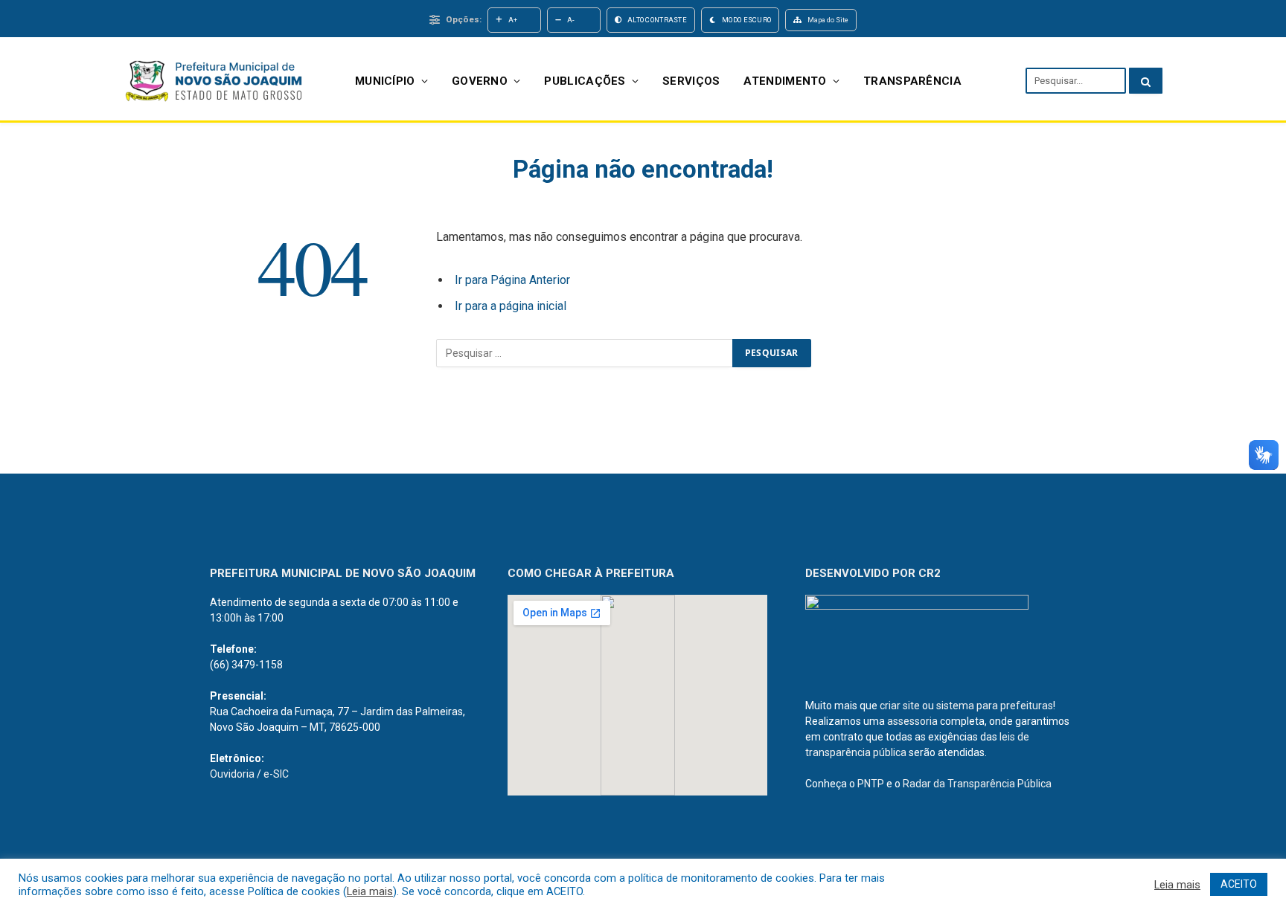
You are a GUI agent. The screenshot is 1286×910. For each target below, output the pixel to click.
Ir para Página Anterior (512, 280)
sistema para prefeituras (994, 705)
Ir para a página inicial (510, 306)
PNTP (870, 784)
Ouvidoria (232, 774)
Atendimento (784, 81)
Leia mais (370, 891)
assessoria (912, 721)
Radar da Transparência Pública (977, 784)
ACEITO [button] (1239, 884)
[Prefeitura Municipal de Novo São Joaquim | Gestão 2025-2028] (213, 80)
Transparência (912, 81)
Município (385, 81)
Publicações (584, 81)
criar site (900, 705)
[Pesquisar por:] (585, 353)
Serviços (691, 81)
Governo (480, 81)
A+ (513, 20)
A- (571, 20)
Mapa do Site (827, 20)
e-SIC (276, 774)
